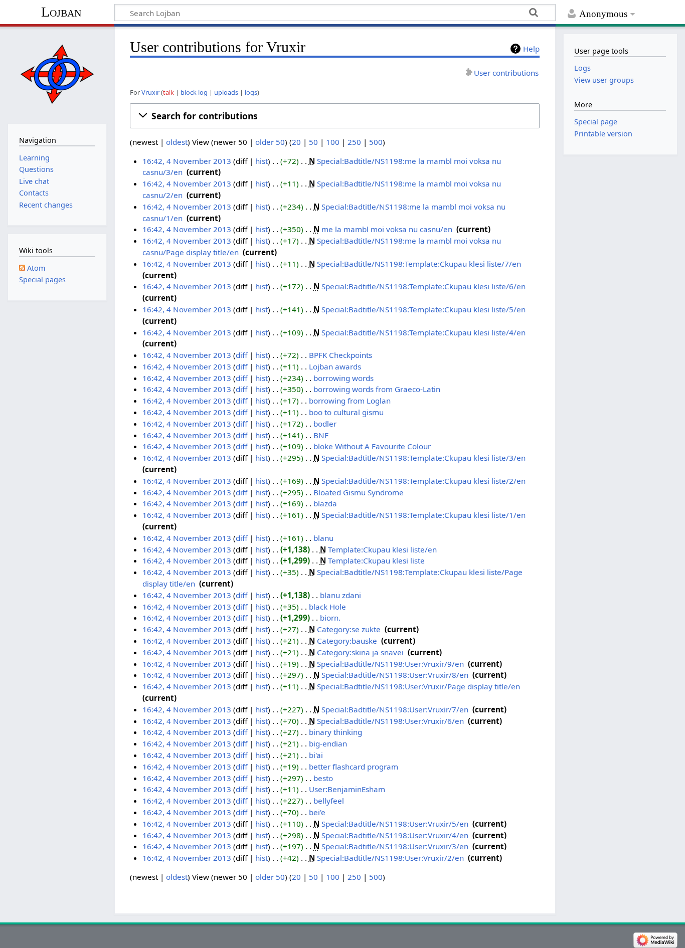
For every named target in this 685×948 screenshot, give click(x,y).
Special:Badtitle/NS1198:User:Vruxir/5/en (394, 824)
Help (531, 49)
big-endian (328, 743)
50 (313, 142)
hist (261, 161)
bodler (324, 424)
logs (251, 92)
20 (296, 142)
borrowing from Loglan (350, 401)
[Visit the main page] (57, 74)
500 (376, 142)
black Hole (327, 607)
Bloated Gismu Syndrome (358, 492)
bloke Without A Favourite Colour (372, 446)
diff (241, 355)
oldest (177, 142)
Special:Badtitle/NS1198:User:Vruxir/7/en (394, 709)
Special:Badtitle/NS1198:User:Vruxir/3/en (394, 846)
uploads (226, 92)
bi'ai (316, 755)
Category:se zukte (349, 629)
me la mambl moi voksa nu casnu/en (386, 229)
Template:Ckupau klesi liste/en (382, 549)
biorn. (330, 618)
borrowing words (343, 378)
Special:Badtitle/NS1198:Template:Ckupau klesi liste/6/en (423, 286)
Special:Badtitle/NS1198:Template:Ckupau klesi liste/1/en (423, 515)
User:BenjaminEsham (347, 789)
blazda (325, 503)
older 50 (270, 142)
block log (194, 92)
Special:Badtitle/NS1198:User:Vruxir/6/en (390, 721)
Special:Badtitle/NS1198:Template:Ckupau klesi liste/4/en (423, 332)
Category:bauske (347, 641)
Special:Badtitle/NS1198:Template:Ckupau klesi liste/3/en (423, 458)
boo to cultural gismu (346, 412)
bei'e (317, 812)
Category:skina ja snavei (360, 652)
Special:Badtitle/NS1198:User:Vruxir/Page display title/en (418, 686)
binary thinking (335, 732)
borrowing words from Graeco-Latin (376, 389)
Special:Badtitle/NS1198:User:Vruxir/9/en (390, 664)
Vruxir (150, 92)
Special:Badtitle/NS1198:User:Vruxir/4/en (394, 835)
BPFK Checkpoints (340, 355)
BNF (320, 435)
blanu (323, 538)
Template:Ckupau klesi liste (376, 560)
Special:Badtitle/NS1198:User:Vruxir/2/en (390, 858)
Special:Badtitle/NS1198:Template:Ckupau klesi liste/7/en (419, 264)
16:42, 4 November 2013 (186, 161)
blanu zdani (340, 595)
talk (168, 92)
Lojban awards (335, 366)
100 (332, 142)
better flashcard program (353, 767)
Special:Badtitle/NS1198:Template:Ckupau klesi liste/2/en (423, 481)
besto (323, 778)
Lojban (61, 12)
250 (354, 142)
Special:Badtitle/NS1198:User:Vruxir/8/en (394, 675)
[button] (334, 115)
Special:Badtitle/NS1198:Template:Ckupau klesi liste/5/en (423, 309)
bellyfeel (328, 801)
